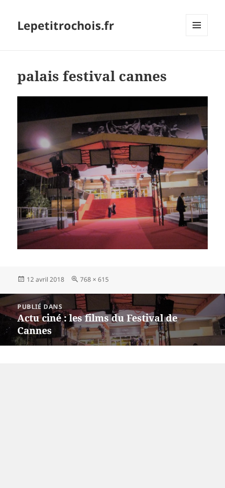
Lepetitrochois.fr (65, 25)
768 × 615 (94, 279)
